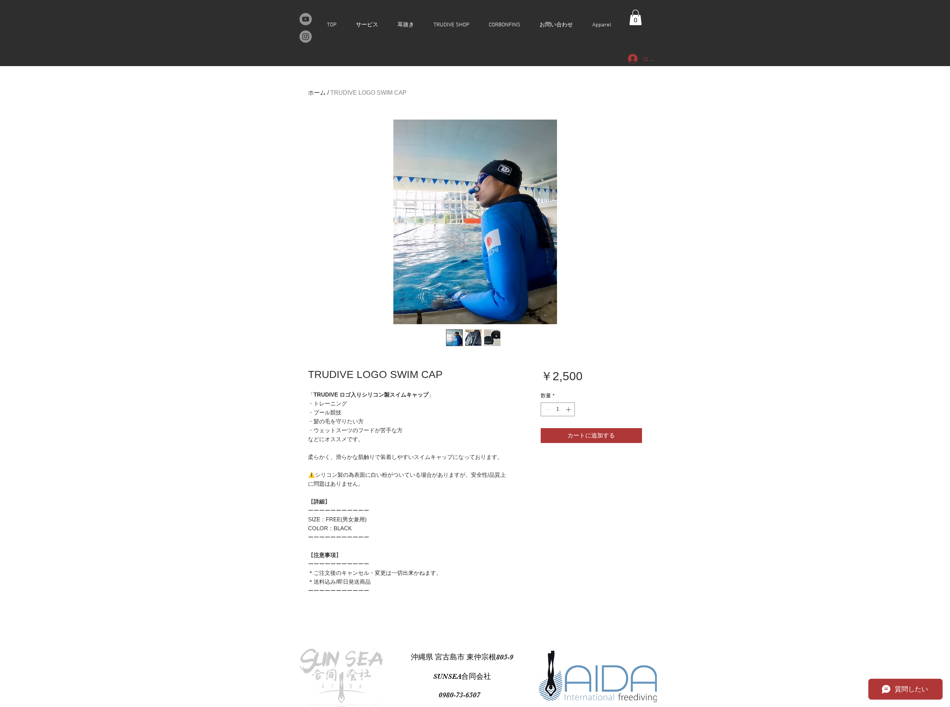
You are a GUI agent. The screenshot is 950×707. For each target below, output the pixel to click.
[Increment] (569, 409)
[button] (635, 17)
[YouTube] (305, 19)
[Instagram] (305, 36)
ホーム (317, 92)
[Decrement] (546, 409)
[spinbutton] (557, 409)
